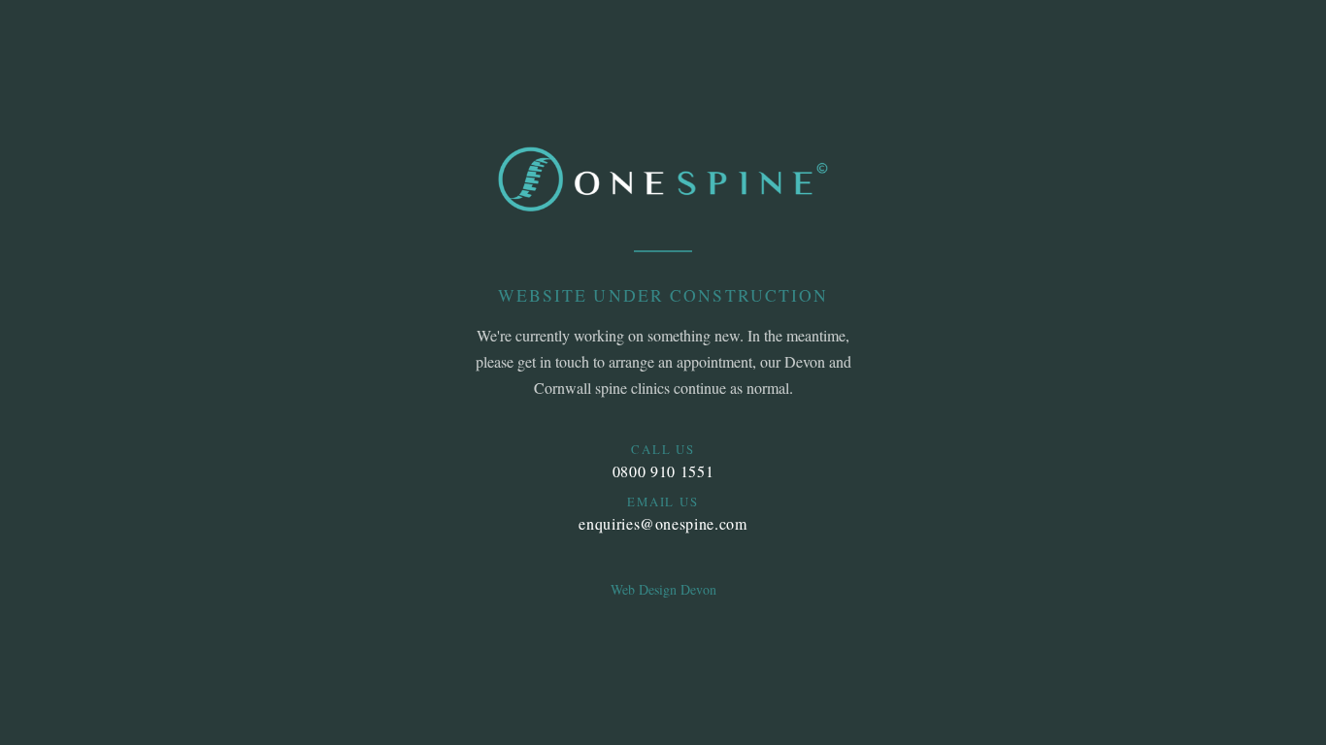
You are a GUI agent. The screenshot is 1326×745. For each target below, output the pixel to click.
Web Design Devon (663, 589)
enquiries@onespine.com (662, 523)
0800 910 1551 (663, 471)
